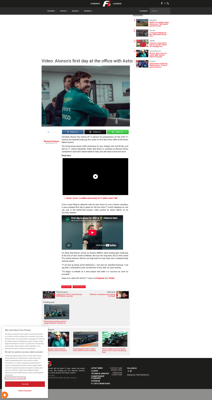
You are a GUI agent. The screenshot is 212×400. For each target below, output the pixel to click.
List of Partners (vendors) (15, 378)
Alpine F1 (153, 61)
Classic (94, 371)
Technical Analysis (100, 374)
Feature (152, 30)
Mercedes (153, 20)
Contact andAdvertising (116, 369)
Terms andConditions (117, 374)
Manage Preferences (138, 375)
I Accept (24, 384)
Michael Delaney (51, 141)
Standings (95, 4)
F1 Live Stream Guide (100, 384)
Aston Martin (66, 287)
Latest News (97, 368)
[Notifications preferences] (4, 395)
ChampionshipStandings (97, 377)
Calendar (117, 4)
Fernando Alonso (79, 287)
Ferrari (152, 41)
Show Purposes (25, 390)
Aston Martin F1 (155, 51)
